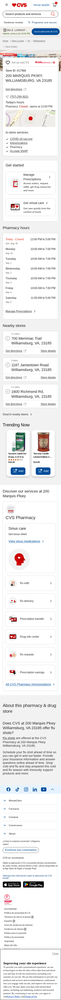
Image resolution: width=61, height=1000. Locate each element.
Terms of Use (31, 996)
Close (55, 953)
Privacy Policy (13, 996)
